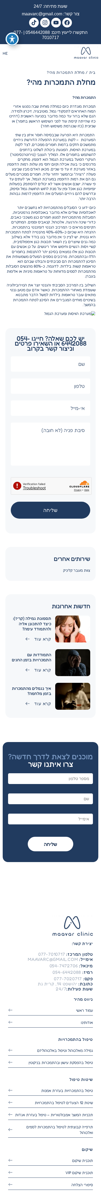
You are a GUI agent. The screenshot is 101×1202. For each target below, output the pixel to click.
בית (92, 72)
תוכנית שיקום (82, 1160)
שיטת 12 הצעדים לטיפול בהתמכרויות (64, 1102)
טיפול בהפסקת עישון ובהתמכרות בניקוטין (61, 1062)
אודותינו (87, 1022)
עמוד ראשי (84, 1010)
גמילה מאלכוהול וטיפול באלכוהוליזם (65, 1050)
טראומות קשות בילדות (78, 266)
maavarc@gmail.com (42, 14)
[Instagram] (45, 22)
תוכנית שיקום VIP (79, 1172)
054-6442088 (67, 972)
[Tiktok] (34, 22)
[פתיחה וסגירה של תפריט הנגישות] (12, 39)
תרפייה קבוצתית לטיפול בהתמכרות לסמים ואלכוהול (59, 1129)
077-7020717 (68, 978)
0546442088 (38, 32)
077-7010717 (51, 954)
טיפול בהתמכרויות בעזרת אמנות (67, 1090)
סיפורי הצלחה (82, 1184)
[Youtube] (56, 22)
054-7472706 (64, 965)
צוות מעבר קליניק (76, 570)
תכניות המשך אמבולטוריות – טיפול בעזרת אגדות (54, 1114)
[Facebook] (67, 22)
